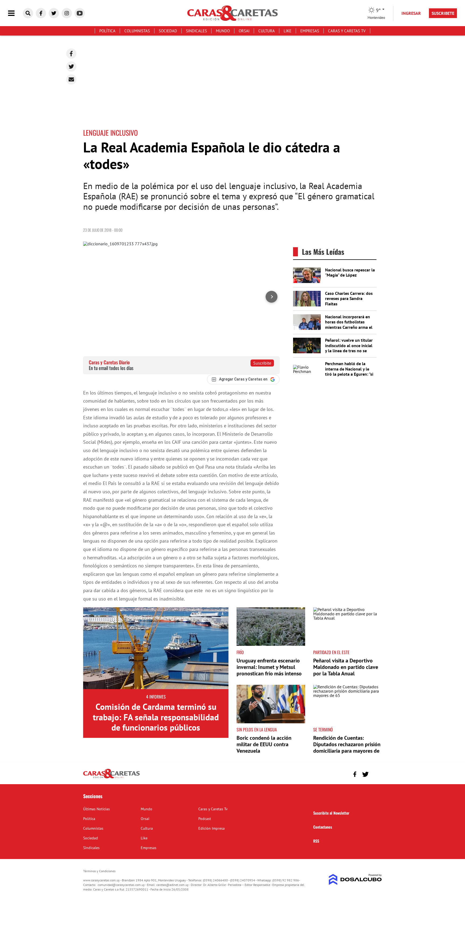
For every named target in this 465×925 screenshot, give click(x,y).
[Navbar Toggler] (15, 13)
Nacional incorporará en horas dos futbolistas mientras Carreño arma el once (348, 324)
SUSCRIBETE (443, 13)
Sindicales (196, 31)
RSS (316, 841)
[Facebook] (71, 53)
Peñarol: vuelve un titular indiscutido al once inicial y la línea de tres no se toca (349, 347)
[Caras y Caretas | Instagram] (67, 13)
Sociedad (168, 31)
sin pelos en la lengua (257, 729)
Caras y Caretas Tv (347, 31)
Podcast (204, 818)
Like (287, 31)
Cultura (266, 31)
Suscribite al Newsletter (331, 813)
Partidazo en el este (331, 652)
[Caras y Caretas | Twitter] (54, 13)
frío (240, 652)
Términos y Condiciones (99, 871)
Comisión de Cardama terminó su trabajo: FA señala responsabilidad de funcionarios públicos (156, 717)
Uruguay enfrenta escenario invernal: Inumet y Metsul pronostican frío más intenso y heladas (269, 670)
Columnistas (137, 31)
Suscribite (262, 363)
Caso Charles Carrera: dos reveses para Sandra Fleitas (349, 298)
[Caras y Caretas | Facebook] (41, 13)
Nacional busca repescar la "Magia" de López (350, 272)
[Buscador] (28, 13)
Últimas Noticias (96, 809)
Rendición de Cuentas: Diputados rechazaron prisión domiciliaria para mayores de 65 (347, 747)
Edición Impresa (211, 828)
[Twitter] (71, 66)
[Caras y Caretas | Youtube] (80, 13)
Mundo (223, 31)
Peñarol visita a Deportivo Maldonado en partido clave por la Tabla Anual (345, 667)
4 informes (156, 696)
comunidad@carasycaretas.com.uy (121, 885)
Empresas (309, 31)
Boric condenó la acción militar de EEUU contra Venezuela (264, 744)
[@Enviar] (71, 79)
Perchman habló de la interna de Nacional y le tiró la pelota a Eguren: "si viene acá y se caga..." (349, 371)
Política (107, 31)
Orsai (244, 31)
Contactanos (322, 827)
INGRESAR (411, 13)
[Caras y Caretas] (111, 778)
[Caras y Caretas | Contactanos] (375, 773)
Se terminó (323, 729)
